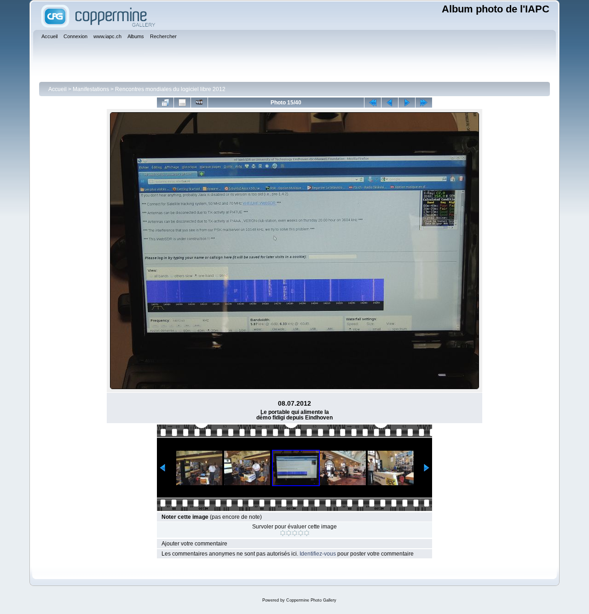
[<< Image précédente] (389, 103)
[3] (295, 533)
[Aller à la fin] (424, 103)
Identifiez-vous (318, 554)
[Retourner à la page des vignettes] (165, 103)
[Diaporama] (199, 103)
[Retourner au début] (372, 103)
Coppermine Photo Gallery (311, 600)
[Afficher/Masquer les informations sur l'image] (182, 103)
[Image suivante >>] (406, 103)
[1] (283, 533)
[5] (307, 533)
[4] (301, 533)
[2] (289, 533)
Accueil (57, 89)
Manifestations (91, 89)
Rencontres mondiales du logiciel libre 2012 (170, 89)
